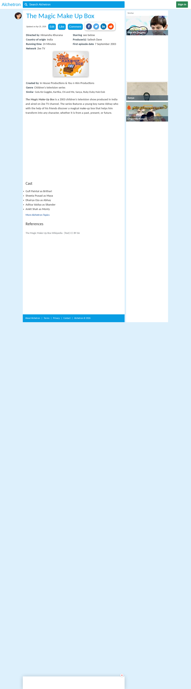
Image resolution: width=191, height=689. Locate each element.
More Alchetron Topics (37, 256)
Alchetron (11, 4)
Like (61, 26)
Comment (75, 26)
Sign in (182, 4)
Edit (52, 26)
